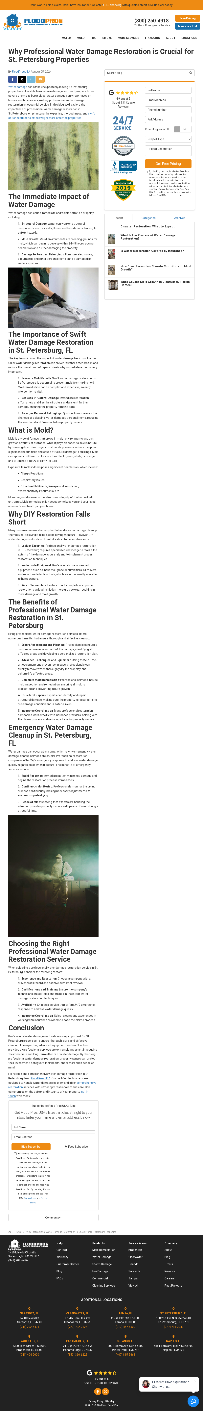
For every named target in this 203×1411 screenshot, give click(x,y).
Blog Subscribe (30, 1146)
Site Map (109, 1401)
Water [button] (66, 37)
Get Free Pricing (168, 164)
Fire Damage (100, 1271)
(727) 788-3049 (173, 1326)
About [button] (170, 37)
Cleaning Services (103, 1285)
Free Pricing (188, 18)
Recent (118, 217)
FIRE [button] (93, 37)
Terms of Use (30, 1198)
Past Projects (173, 1285)
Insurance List (187, 26)
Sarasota (134, 1271)
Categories (149, 217)
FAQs (59, 1278)
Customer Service (67, 1264)
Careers (170, 1278)
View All (133, 1285)
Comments (52, 1217)
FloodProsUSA (21, 71)
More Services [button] (128, 37)
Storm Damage (102, 1264)
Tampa (133, 1278)
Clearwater (135, 1257)
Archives (179, 217)
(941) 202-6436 (29, 1326)
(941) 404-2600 (29, 1354)
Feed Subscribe (78, 1146)
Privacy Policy (96, 1401)
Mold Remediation (103, 1249)
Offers (169, 1264)
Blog (59, 1271)
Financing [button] (152, 37)
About (168, 1249)
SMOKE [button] (107, 37)
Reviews (170, 1271)
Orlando (133, 1264)
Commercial (100, 1278)
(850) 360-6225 (77, 1354)
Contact (61, 1249)
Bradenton (135, 1249)
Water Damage (101, 1257)
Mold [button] (81, 37)
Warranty (62, 1257)
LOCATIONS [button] (189, 37)
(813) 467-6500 (125, 1326)
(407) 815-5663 (125, 1354)
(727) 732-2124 (77, 1326)
